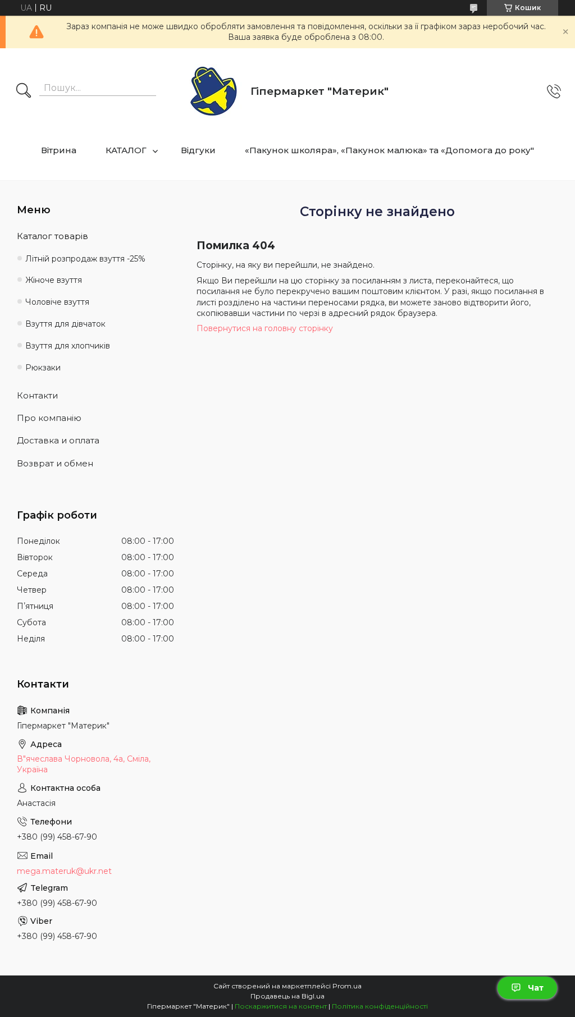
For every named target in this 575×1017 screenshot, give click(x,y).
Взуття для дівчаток (65, 324)
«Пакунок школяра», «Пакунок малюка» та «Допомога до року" (389, 150)
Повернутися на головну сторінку (265, 328)
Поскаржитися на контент (281, 1006)
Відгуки (198, 150)
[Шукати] (23, 91)
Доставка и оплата (58, 440)
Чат (536, 988)
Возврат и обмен (55, 463)
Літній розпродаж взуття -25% (85, 259)
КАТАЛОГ (126, 150)
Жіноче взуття (53, 280)
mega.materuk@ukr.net (64, 871)
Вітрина (58, 150)
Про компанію (49, 418)
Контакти (37, 395)
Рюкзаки (43, 368)
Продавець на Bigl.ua (287, 996)
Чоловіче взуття (57, 302)
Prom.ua (347, 986)
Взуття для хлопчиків (67, 346)
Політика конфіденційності (380, 1006)
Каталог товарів (52, 236)
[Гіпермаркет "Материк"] (213, 92)
